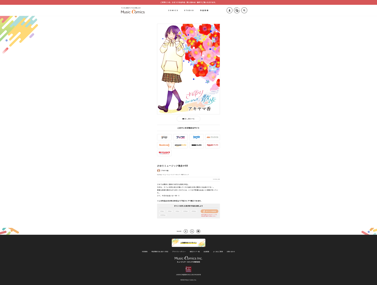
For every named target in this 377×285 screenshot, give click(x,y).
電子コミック (185, 174)
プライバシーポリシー (179, 251)
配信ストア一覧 (195, 251)
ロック (178, 174)
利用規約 (145, 251)
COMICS (173, 10)
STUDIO (189, 10)
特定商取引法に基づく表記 (159, 251)
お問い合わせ (231, 251)
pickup (160, 174)
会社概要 (206, 251)
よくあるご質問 (218, 251)
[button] (244, 10)
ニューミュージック (169, 174)
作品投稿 (204, 10)
